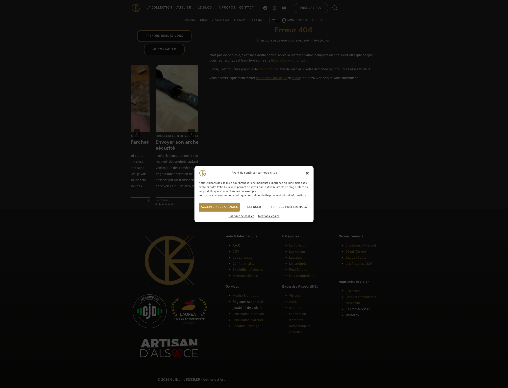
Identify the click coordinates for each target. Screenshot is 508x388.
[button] (307, 173)
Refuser (254, 207)
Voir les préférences (288, 207)
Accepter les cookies (219, 207)
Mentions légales (269, 216)
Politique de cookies (241, 216)
